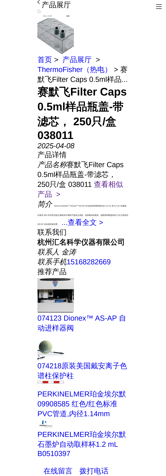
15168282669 (89, 262)
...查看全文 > (82, 222)
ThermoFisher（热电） (74, 69)
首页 (44, 60)
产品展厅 (77, 60)
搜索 (68, 16)
